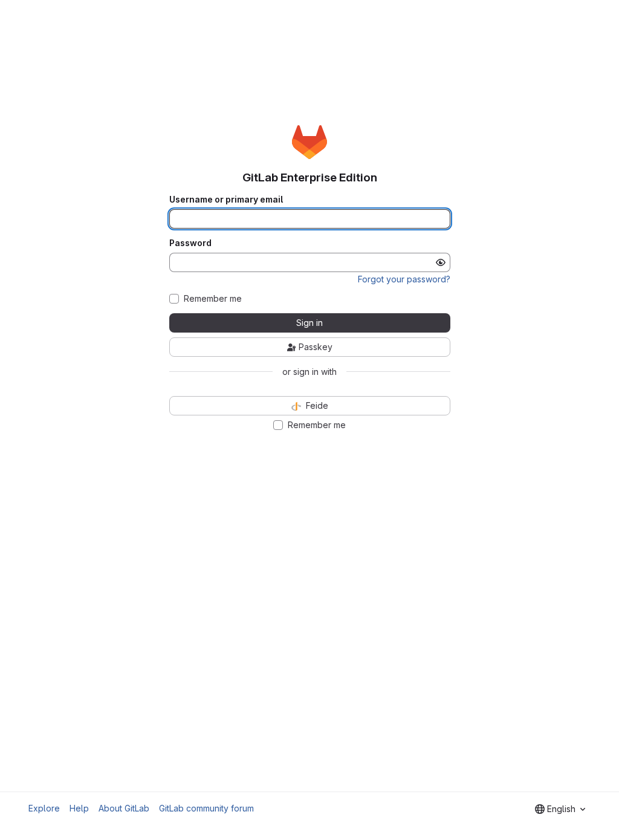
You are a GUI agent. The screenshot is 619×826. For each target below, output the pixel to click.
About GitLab (124, 808)
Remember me (213, 299)
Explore (44, 808)
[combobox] (560, 809)
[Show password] (440, 262)
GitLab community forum (206, 808)
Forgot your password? (404, 279)
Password (190, 243)
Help (79, 808)
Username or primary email (226, 199)
